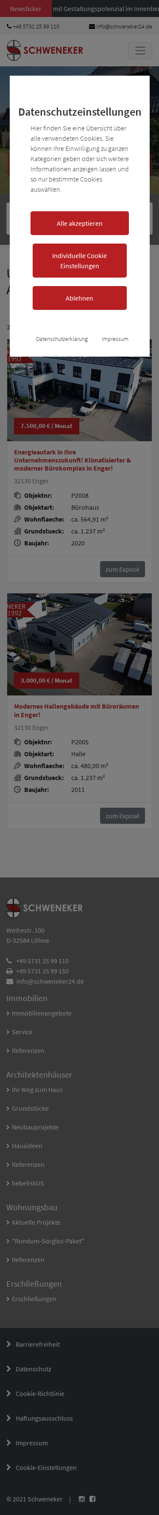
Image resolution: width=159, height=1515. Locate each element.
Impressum (115, 339)
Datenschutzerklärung (62, 339)
